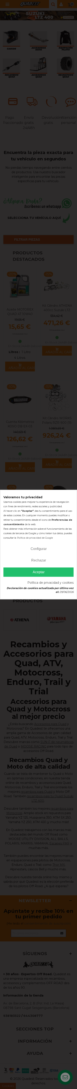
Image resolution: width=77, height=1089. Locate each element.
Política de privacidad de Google (35, 537)
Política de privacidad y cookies (50, 583)
